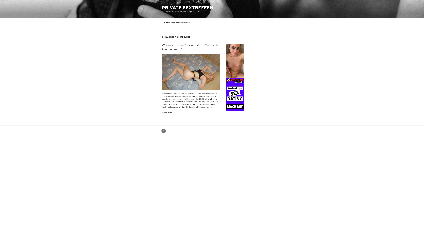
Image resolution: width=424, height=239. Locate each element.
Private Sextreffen (187, 7)
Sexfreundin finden (206, 102)
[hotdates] (235, 109)
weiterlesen (167, 112)
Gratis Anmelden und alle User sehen (176, 22)
